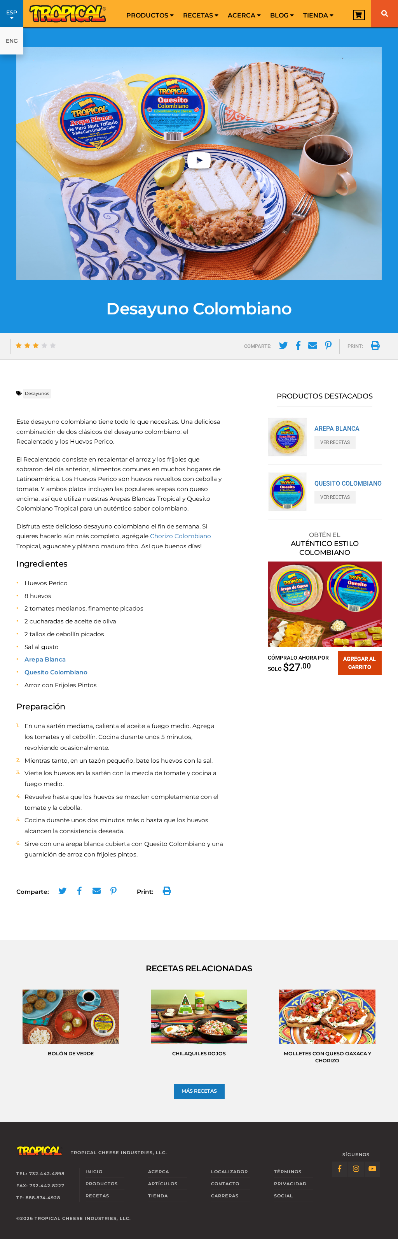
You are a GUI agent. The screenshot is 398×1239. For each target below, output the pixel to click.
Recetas (199, 15)
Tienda (316, 15)
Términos (288, 1171)
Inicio (94, 1171)
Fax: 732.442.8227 (40, 1185)
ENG (12, 40)
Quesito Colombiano (55, 672)
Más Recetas (199, 1091)
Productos (148, 15)
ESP (11, 12)
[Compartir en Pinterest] (328, 346)
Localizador (229, 1171)
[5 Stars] (53, 345)
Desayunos (37, 393)
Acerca (242, 15)
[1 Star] (19, 345)
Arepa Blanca (45, 659)
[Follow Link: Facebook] (339, 1169)
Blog (280, 15)
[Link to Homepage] (68, 13)
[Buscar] (384, 13)
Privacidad (290, 1183)
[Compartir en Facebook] (298, 346)
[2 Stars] (27, 345)
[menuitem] (150, 13)
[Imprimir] (375, 346)
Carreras (225, 1196)
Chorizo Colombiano (180, 536)
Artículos (163, 1183)
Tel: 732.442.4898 (40, 1173)
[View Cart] (359, 15)
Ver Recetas (335, 442)
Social (283, 1196)
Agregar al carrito (359, 663)
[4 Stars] (44, 345)
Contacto (225, 1183)
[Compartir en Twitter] (283, 346)
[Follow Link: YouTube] (372, 1169)
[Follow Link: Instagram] (356, 1169)
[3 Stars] (36, 345)
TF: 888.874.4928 (38, 1197)
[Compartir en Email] (312, 346)
